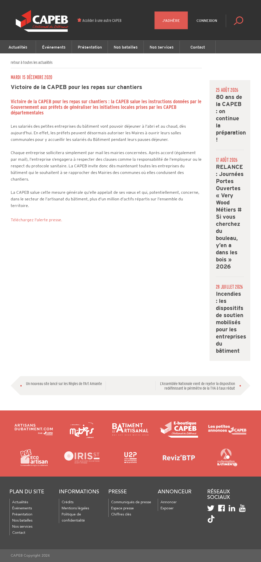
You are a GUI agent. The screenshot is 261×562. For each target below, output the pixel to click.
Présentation (90, 47)
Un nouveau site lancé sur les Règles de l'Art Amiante (64, 383)
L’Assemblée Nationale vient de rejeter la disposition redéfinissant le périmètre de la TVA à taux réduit (197, 385)
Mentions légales (75, 508)
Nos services (162, 47)
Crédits (67, 502)
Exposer (167, 508)
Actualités (17, 47)
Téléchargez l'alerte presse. (36, 219)
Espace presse (122, 508)
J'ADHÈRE (171, 21)
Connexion (207, 21)
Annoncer (169, 502)
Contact (197, 47)
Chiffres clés (121, 514)
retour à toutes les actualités (32, 62)
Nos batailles (126, 47)
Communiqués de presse (131, 502)
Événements (54, 47)
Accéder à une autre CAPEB (101, 20)
